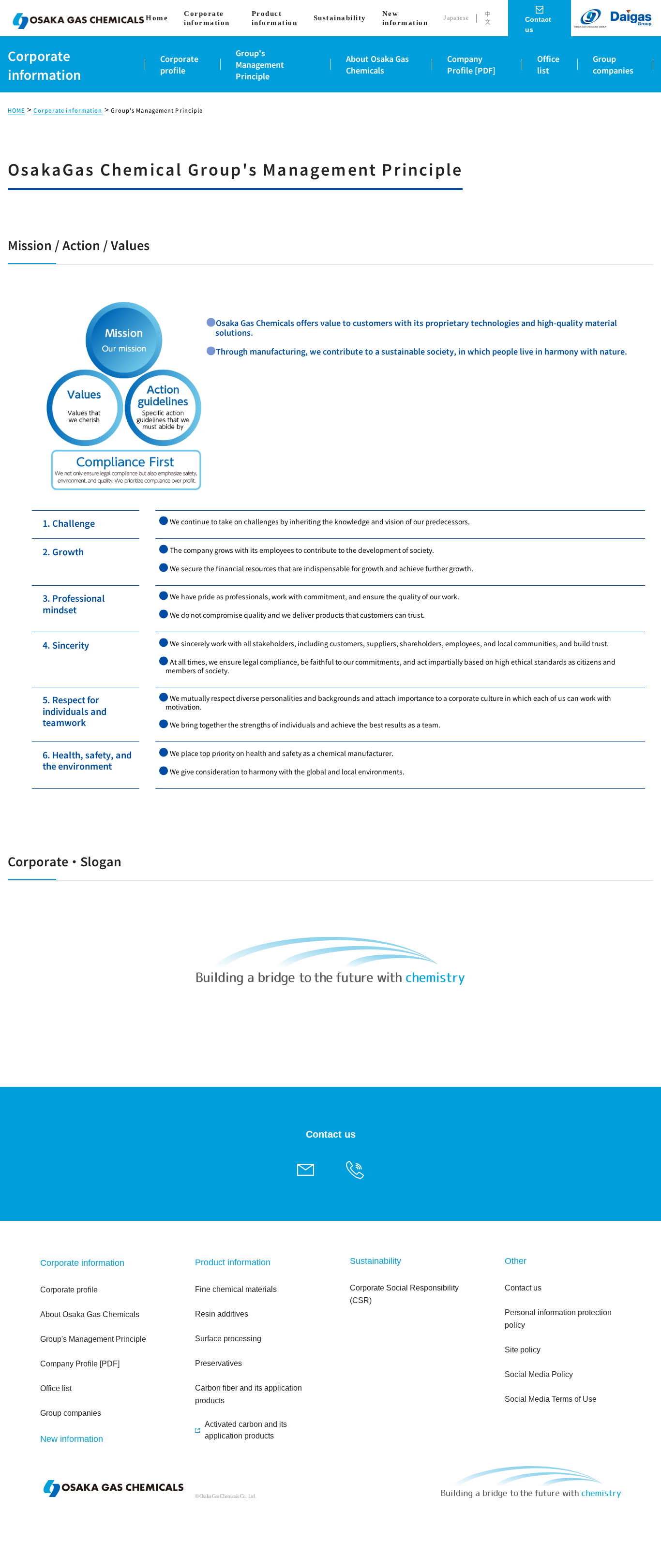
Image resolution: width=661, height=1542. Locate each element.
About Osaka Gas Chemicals (89, 1314)
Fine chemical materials (236, 1289)
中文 (488, 18)
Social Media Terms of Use (551, 1399)
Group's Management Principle (93, 1339)
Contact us (523, 1288)
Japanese (456, 18)
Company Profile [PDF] (80, 1364)
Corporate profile (69, 1290)
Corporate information (207, 18)
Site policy (523, 1350)
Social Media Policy (539, 1374)
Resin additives (221, 1314)
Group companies (70, 1413)
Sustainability (340, 18)
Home (157, 18)
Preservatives (218, 1363)
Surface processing (228, 1338)
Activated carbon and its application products (246, 1430)
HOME (16, 110)
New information (405, 18)
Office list (56, 1388)
